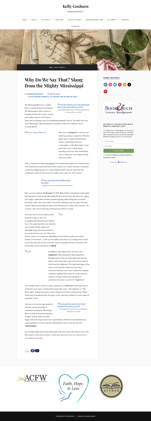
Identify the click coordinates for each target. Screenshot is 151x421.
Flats (35, 217)
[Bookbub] (105, 91)
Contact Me (75, 26)
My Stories (45, 19)
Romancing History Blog (94, 19)
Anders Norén (89, 416)
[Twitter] (115, 84)
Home (24, 19)
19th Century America (39, 96)
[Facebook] (105, 84)
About (33, 19)
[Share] (33, 350)
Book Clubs (60, 19)
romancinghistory (35, 94)
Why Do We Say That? (69, 96)
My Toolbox (111, 19)
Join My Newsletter (74, 19)
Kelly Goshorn (75, 6)
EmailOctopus (123, 162)
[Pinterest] (120, 84)
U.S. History (54, 96)
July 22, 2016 (55, 94)
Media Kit (125, 19)
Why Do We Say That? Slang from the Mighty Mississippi (54, 82)
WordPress (69, 416)
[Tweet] (37, 350)
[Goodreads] (124, 84)
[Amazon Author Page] (129, 84)
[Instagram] (110, 84)
